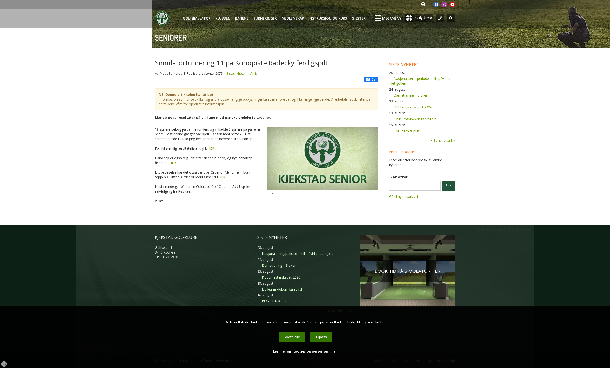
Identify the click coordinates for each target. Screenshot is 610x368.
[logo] (322, 158)
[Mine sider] (424, 4)
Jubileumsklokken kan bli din (415, 119)
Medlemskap (293, 18)
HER (211, 148)
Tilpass (321, 336)
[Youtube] (452, 4)
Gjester (359, 18)
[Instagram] (444, 4)
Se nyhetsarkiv (444, 140)
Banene (242, 18)
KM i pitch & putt (407, 131)
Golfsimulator (197, 18)
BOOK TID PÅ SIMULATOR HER (407, 271)
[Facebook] (436, 4)
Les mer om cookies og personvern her (305, 351)
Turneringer (265, 18)
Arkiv (254, 73)
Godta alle (291, 336)
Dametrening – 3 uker (410, 95)
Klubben (222, 18)
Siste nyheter (236, 73)
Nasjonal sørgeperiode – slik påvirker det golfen (420, 81)
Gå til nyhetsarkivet (403, 196)
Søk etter (399, 176)
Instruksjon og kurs (328, 18)
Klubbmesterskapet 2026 (413, 107)
